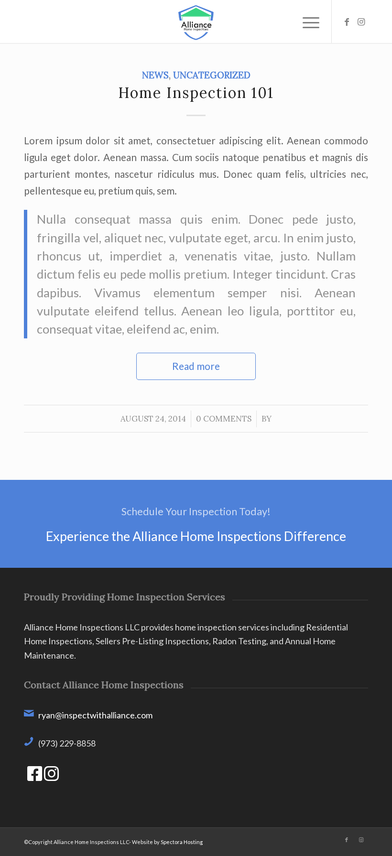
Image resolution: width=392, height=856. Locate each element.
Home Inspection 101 (196, 93)
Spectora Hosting (182, 842)
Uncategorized (211, 75)
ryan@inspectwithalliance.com (95, 715)
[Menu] (306, 21)
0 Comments (223, 418)
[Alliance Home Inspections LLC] (196, 21)
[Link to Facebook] (346, 21)
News (155, 75)
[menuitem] (306, 21)
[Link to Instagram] (361, 21)
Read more (196, 366)
